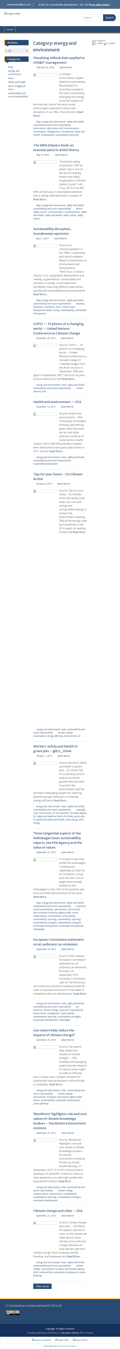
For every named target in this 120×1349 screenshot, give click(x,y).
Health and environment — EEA (57, 402)
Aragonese (101, 41)
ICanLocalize (71, 1346)
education (38, 306)
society (56, 310)
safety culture (69, 215)
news (63, 384)
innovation (49, 306)
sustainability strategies (45, 922)
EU (79, 735)
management (53, 131)
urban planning (40, 1103)
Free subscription (100, 4)
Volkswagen (39, 929)
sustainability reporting (66, 134)
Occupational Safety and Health (48, 819)
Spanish (111, 43)
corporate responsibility (71, 1009)
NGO (58, 306)
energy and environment (53, 121)
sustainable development (45, 463)
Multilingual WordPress (53, 1346)
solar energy (71, 819)
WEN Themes (86, 1332)
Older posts (42, 1286)
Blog (38, 121)
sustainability (47, 134)
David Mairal (66, 67)
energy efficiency (55, 735)
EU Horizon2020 (61, 812)
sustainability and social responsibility (52, 124)
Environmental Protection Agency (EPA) (52, 912)
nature (36, 1100)
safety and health (75, 121)
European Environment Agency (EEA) (64, 1096)
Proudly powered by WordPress (43, 1332)
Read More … (40, 199)
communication (55, 211)
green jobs (79, 816)
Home (9, 29)
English (100, 43)
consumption (39, 735)
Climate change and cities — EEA (57, 1211)
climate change (65, 732)
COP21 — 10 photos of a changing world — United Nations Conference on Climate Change (58, 328)
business (80, 303)
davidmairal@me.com (19, 4)
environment (39, 128)
